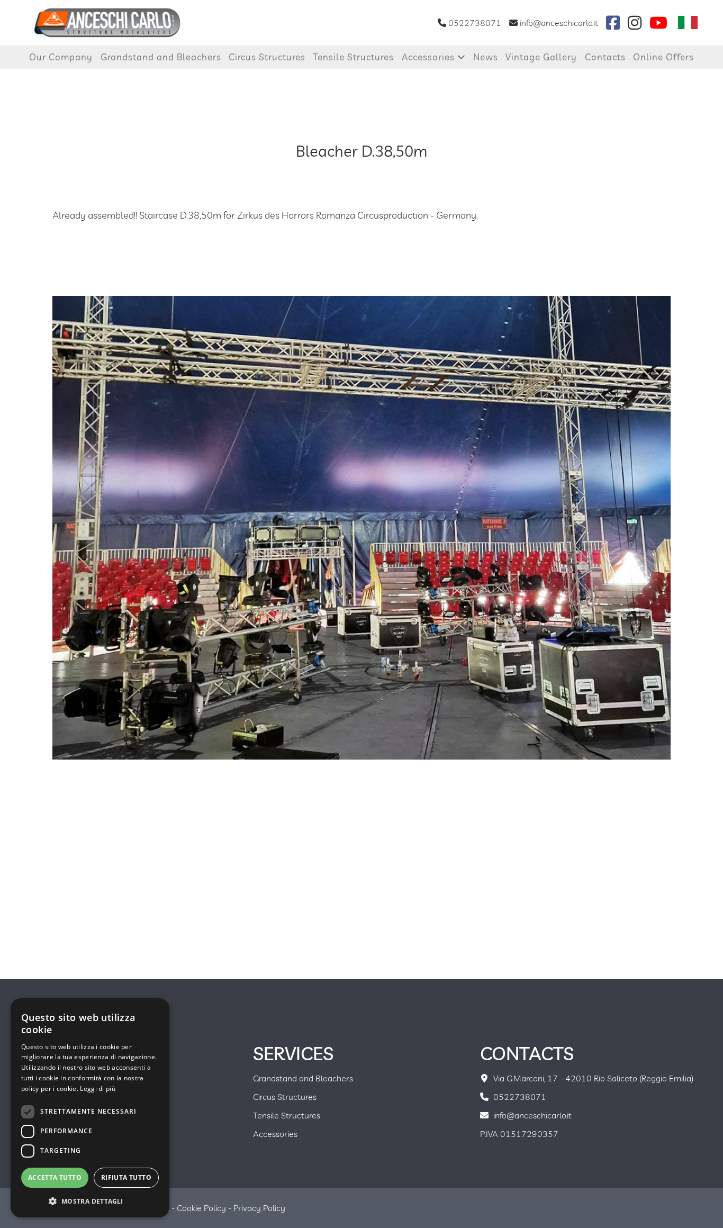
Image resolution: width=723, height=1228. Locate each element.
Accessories (429, 56)
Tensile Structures (353, 56)
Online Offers (663, 56)
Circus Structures (267, 56)
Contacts (605, 56)
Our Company (61, 56)
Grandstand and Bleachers (161, 56)
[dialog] (90, 1107)
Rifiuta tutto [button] (126, 1177)
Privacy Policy (259, 1208)
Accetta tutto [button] (55, 1177)
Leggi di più (97, 1088)
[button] (90, 1201)
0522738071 (473, 22)
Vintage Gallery (541, 56)
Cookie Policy (201, 1208)
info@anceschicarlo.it (558, 22)
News (485, 56)
